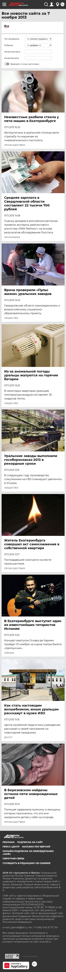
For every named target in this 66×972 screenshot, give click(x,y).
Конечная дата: (11, 58)
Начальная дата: (12, 51)
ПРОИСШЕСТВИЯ (14, 145)
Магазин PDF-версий (36, 846)
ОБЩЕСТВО (11, 318)
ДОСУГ (8, 737)
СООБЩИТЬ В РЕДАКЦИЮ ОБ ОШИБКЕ (26, 863)
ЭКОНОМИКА (12, 237)
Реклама (9, 842)
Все (6, 26)
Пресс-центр (11, 846)
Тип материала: (12, 39)
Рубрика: (8, 45)
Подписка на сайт (30, 842)
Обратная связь (13, 858)
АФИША (9, 653)
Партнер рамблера (30, 956)
